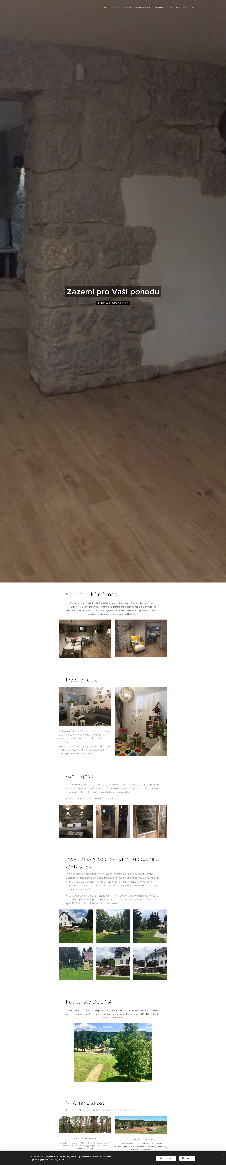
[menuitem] (104, 8)
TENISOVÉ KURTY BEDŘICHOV (141, 1139)
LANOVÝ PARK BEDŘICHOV (84, 1138)
